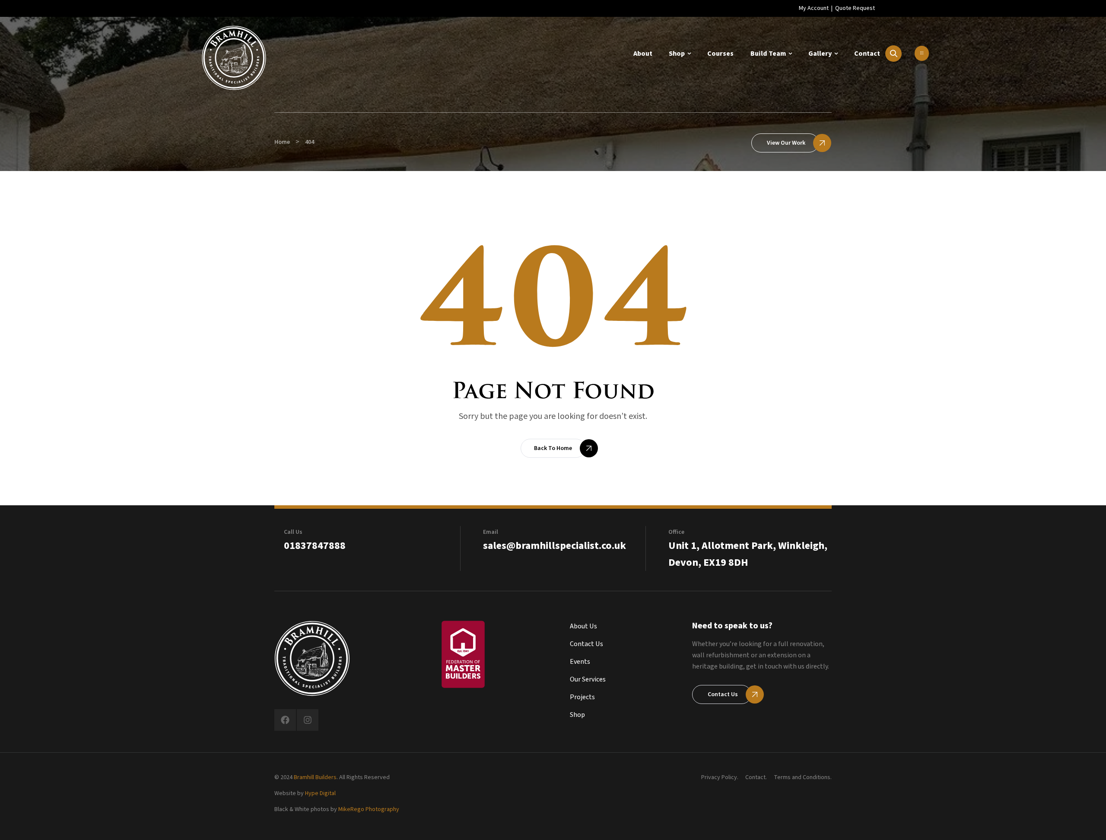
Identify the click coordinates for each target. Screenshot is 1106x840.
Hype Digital (320, 793)
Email (490, 532)
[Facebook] (285, 720)
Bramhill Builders (315, 777)
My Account (814, 8)
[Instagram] (307, 720)
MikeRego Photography (368, 809)
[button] (922, 53)
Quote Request (855, 8)
